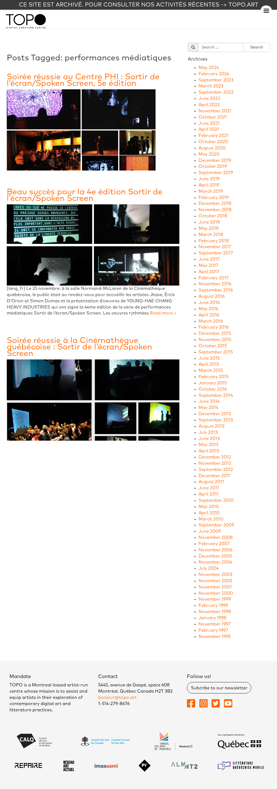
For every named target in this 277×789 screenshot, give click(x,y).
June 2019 (209, 179)
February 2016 (214, 327)
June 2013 (209, 439)
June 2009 (210, 531)
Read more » (163, 313)
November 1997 (215, 624)
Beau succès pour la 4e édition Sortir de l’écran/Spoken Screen (85, 195)
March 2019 (211, 191)
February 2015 (214, 377)
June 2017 (209, 259)
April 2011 (209, 494)
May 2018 (209, 228)
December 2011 (214, 476)
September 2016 (216, 290)
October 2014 (213, 389)
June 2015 (209, 358)
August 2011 (211, 482)
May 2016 (208, 309)
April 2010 (209, 513)
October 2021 (213, 117)
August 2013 (212, 426)
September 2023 (216, 80)
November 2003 (215, 574)
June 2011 (209, 488)
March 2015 (211, 370)
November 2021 (215, 111)
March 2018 (211, 235)
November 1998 (215, 612)
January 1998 (212, 618)
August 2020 (212, 148)
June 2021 (209, 123)
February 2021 (214, 135)
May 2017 (208, 265)
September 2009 (216, 525)
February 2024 (214, 74)
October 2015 (213, 346)
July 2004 (209, 568)
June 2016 (209, 302)
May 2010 (209, 507)
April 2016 (209, 315)
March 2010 (211, 519)
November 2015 (215, 340)
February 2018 (214, 241)
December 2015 (215, 333)
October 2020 (213, 142)
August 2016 (212, 296)
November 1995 (215, 636)
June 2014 (209, 401)
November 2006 (215, 550)
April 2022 (209, 105)
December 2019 (215, 160)
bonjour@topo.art (117, 697)
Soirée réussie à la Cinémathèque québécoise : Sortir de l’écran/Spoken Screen (79, 347)
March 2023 (211, 86)
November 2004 (215, 562)
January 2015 (213, 383)
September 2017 (216, 253)
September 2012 (216, 469)
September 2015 (216, 352)
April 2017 (209, 272)
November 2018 (215, 210)
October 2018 (213, 216)
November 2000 (216, 593)
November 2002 (215, 581)
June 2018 (209, 222)
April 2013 (209, 451)
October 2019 (213, 166)
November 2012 (215, 463)
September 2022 (216, 92)
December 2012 (215, 457)
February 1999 (213, 605)
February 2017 (214, 278)
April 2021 (209, 129)
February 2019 (214, 197)
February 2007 (214, 544)
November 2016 (215, 284)
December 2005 (215, 556)
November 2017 (215, 247)
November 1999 (215, 599)
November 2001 (215, 587)
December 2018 (215, 203)
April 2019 (209, 185)
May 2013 (208, 445)
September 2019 (216, 173)
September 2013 (216, 420)
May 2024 (209, 68)
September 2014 (216, 395)
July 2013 (208, 432)
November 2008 (216, 537)
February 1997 (213, 630)
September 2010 (216, 500)
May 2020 (209, 154)
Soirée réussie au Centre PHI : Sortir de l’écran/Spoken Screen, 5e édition (83, 80)
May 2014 (208, 407)
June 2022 (209, 98)
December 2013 (215, 414)
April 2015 (209, 364)
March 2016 (211, 321)
